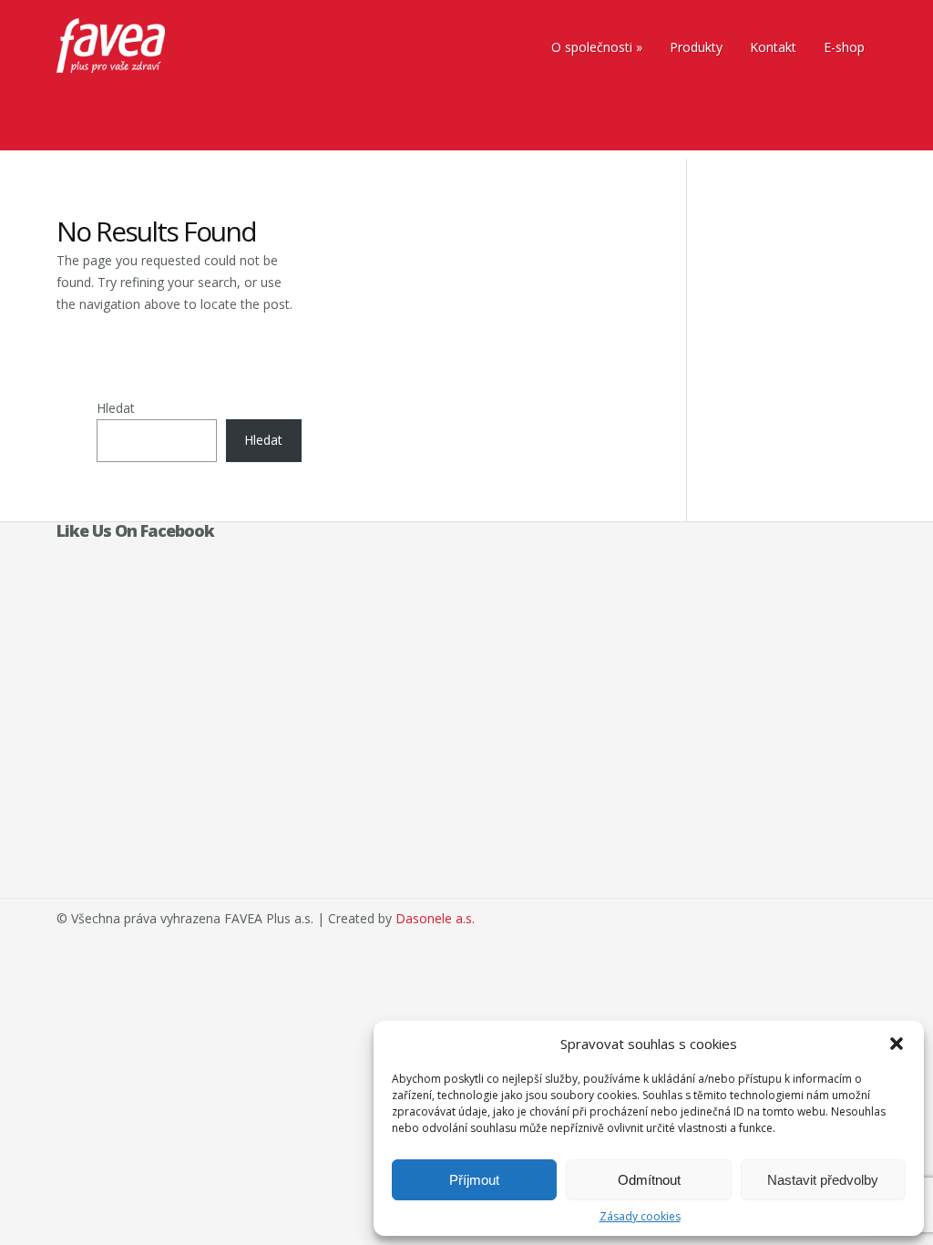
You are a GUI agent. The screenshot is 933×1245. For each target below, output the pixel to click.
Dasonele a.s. (435, 918)
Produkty (696, 47)
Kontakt (773, 47)
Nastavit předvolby (822, 1180)
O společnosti (591, 47)
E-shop (844, 47)
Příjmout (474, 1180)
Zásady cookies (640, 1216)
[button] (896, 1043)
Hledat (116, 408)
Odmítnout (649, 1180)
